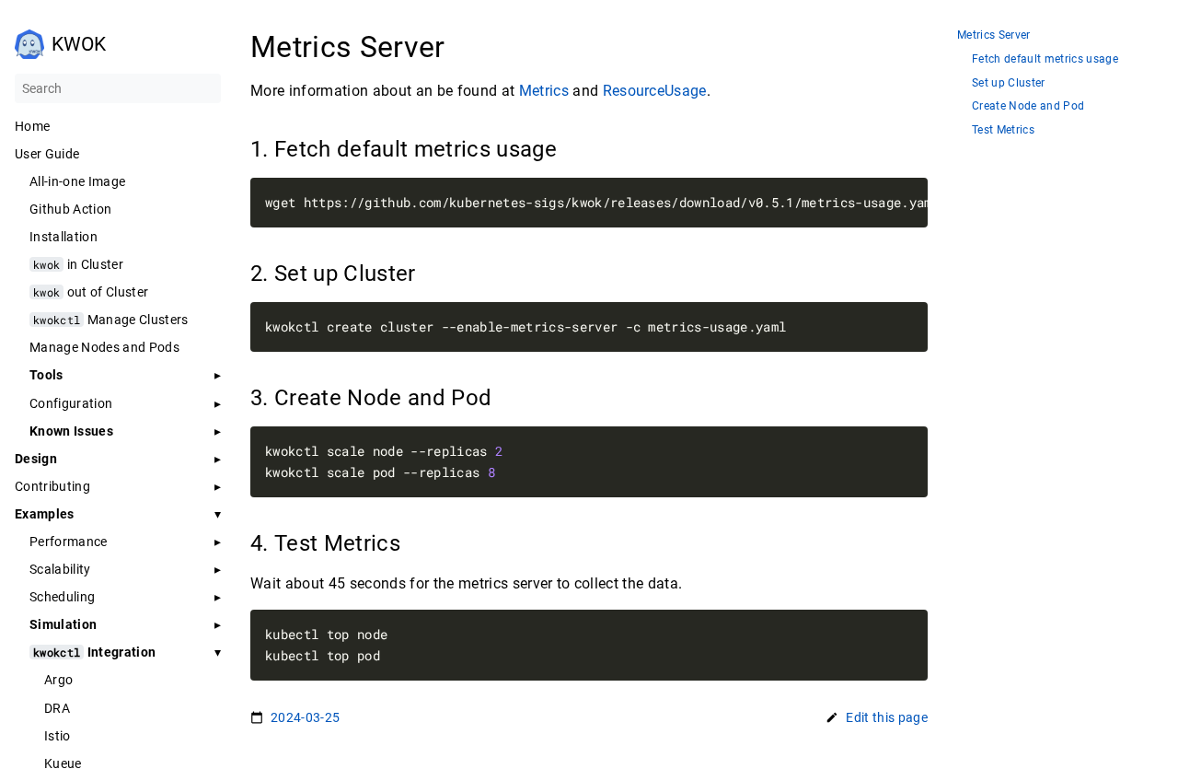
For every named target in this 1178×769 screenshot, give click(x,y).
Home (32, 126)
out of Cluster (90, 292)
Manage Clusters (111, 319)
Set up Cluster (1008, 83)
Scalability (60, 569)
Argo (58, 679)
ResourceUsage (655, 90)
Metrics (544, 90)
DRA (57, 708)
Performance (68, 541)
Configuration (70, 403)
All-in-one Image (77, 181)
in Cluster (78, 264)
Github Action (70, 209)
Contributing (52, 486)
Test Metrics (1003, 130)
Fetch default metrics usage (1045, 59)
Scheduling (62, 596)
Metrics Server (994, 35)
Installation (63, 236)
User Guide (47, 153)
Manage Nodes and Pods (104, 347)
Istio (57, 735)
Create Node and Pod (1028, 106)
